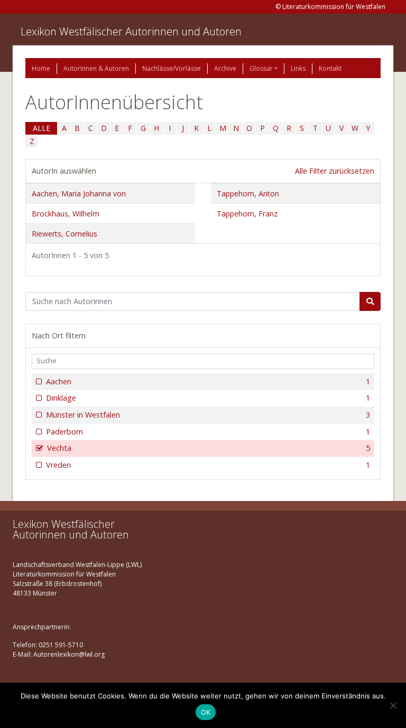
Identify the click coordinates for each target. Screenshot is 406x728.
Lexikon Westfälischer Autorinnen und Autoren (131, 31)
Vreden (208, 465)
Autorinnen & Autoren (96, 68)
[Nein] (392, 705)
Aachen (208, 381)
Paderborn (208, 432)
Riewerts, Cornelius (64, 234)
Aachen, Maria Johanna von (79, 193)
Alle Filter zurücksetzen (334, 171)
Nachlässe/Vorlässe (171, 68)
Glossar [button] (261, 68)
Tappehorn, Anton (248, 193)
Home (41, 68)
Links (298, 68)
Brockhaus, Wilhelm (65, 214)
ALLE (41, 128)
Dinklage (208, 398)
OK (206, 712)
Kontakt (330, 68)
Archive (225, 68)
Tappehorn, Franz (247, 214)
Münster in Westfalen (208, 415)
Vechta (208, 448)
